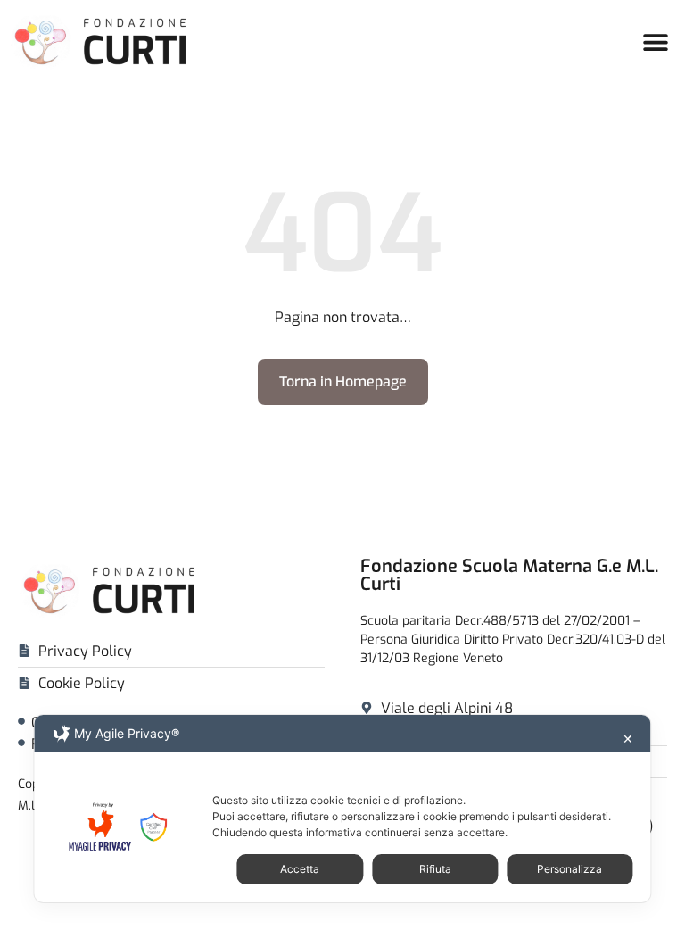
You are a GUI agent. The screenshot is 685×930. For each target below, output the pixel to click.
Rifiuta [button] (435, 869)
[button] (656, 41)
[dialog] (342, 808)
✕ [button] (628, 738)
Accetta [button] (299, 869)
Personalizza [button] (569, 869)
